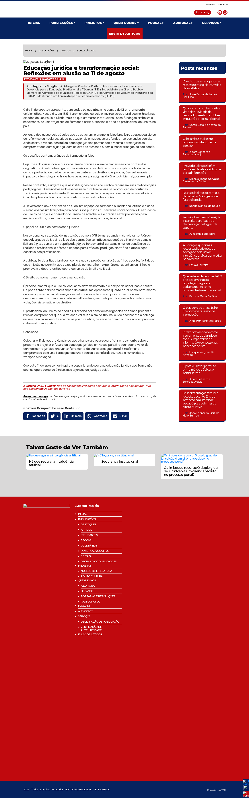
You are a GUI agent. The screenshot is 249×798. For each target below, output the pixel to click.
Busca (201, 12)
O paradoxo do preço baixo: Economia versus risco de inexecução (200, 311)
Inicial (28, 50)
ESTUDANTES (89, 535)
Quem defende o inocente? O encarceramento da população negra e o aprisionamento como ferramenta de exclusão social (202, 283)
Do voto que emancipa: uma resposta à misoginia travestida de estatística (202, 85)
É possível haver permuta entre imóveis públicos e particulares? (199, 369)
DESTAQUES (88, 524)
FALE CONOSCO (90, 601)
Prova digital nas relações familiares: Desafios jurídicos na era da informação (202, 169)
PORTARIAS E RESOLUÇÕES (98, 596)
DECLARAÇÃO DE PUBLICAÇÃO (100, 621)
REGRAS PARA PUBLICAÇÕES (98, 561)
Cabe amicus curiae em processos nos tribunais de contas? (199, 142)
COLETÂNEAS (89, 545)
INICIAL (82, 514)
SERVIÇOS (84, 616)
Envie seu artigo (35, 396)
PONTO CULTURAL (92, 576)
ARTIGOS (86, 529)
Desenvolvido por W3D (216, 790)
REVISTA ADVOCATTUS (95, 551)
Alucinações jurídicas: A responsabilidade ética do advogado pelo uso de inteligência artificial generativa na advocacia (202, 252)
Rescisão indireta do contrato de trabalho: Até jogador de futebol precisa (201, 196)
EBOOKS (86, 540)
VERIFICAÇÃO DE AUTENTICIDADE (91, 628)
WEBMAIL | (211, 4)
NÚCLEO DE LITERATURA (96, 571)
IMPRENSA (223, 4)
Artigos (66, 50)
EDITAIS (86, 556)
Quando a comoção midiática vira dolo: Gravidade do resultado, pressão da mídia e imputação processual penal (201, 114)
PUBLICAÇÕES (46, 50)
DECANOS (87, 591)
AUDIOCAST (85, 611)
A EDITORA (87, 585)
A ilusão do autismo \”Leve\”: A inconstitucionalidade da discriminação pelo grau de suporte (201, 222)
